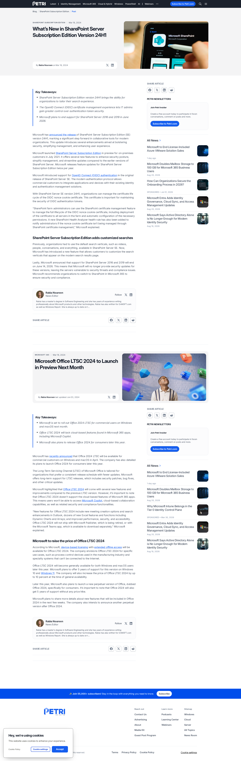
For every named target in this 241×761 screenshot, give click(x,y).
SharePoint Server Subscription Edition (78, 153)
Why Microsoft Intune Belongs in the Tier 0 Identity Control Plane (169, 508)
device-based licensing (74, 547)
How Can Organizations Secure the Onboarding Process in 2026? (169, 182)
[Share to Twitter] (118, 320)
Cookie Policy (14, 749)
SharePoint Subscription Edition (54, 11)
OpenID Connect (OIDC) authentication (94, 175)
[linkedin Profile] (112, 65)
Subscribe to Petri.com (183, 4)
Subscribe (164, 693)
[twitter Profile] (107, 65)
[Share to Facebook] (111, 320)
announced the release (62, 134)
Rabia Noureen (52, 65)
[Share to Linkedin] (126, 320)
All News (152, 140)
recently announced (60, 456)
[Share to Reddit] (133, 320)
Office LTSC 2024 (73, 489)
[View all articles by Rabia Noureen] (40, 294)
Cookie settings (189, 752)
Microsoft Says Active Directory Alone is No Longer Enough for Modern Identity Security (170, 218)
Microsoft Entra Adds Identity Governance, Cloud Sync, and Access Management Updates (170, 201)
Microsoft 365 (42, 355)
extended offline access (108, 547)
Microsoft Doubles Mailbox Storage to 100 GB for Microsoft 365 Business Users (170, 167)
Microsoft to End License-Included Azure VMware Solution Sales (168, 148)
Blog (35, 11)
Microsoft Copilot (92, 500)
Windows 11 (48, 573)
